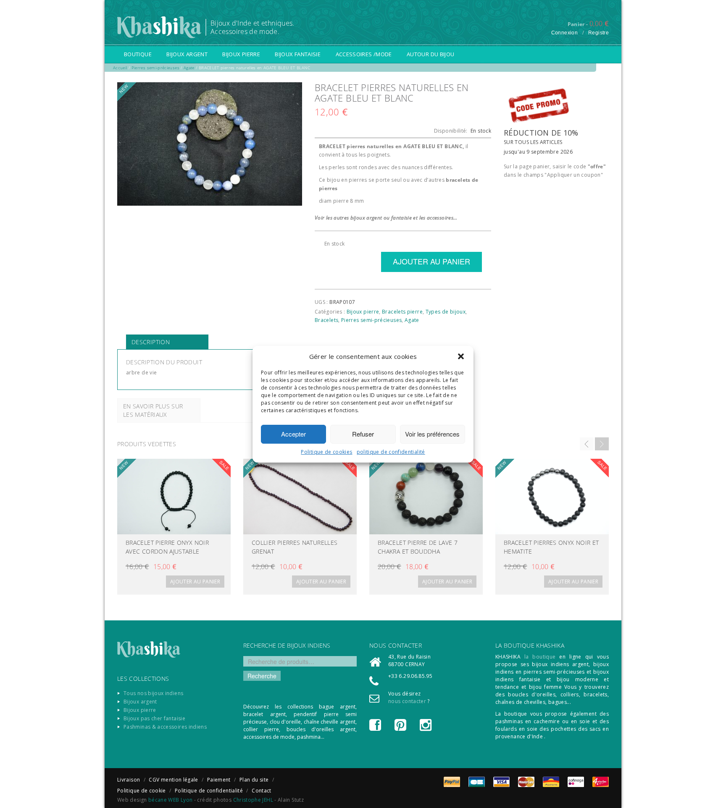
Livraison (128, 779)
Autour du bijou (430, 54)
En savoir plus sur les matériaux (153, 410)
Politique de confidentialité (209, 790)
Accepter (293, 433)
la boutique (540, 656)
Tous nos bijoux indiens (153, 693)
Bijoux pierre (241, 54)
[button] (461, 356)
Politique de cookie (141, 790)
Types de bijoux (446, 311)
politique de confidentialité (391, 451)
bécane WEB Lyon (170, 799)
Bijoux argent (187, 54)
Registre (598, 33)
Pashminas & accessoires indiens (165, 726)
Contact (261, 790)
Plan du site (253, 779)
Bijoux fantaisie (298, 54)
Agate (412, 320)
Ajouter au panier (195, 581)
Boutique (138, 54)
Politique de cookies (326, 451)
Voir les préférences (432, 433)
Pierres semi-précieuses (371, 320)
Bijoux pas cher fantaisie (154, 718)
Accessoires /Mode (364, 54)
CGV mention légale (173, 779)
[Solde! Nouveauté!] (174, 496)
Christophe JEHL (253, 799)
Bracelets (326, 320)
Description (151, 342)
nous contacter (407, 701)
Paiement (219, 779)
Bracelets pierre (402, 311)
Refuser (363, 433)
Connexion (564, 33)
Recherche (261, 676)
